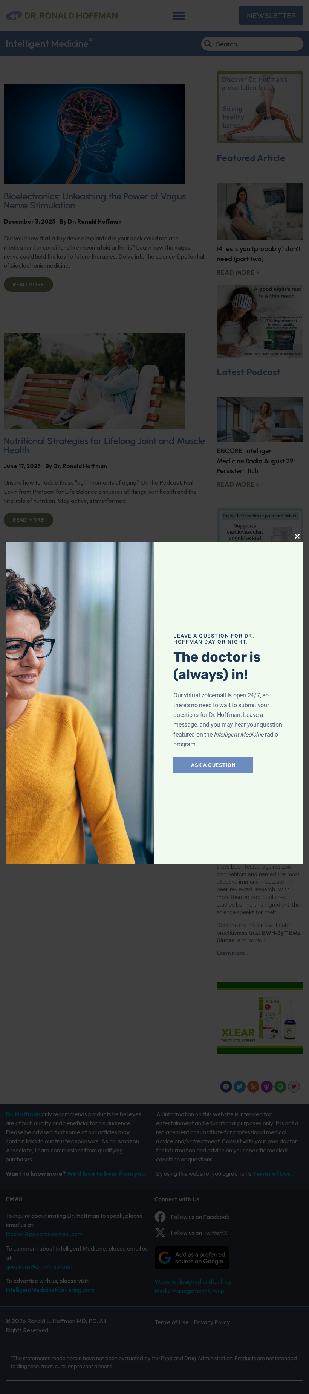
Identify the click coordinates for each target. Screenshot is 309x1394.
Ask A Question (213, 765)
